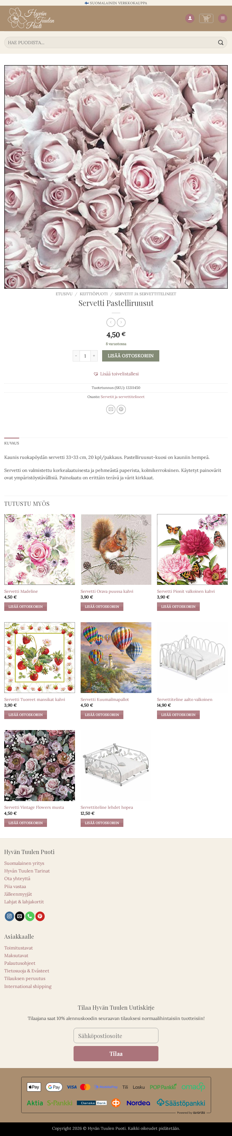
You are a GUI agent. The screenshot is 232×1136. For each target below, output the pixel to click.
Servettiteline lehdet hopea (107, 807)
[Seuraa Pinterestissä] (40, 916)
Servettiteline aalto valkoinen (184, 699)
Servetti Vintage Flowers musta (34, 807)
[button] (206, 18)
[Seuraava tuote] (110, 322)
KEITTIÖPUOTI (94, 293)
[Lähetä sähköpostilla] (110, 409)
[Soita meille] (30, 916)
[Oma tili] (189, 18)
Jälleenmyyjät (18, 894)
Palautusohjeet (19, 963)
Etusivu (64, 293)
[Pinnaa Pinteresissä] (121, 409)
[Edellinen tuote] (121, 322)
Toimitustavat (18, 948)
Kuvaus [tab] (11, 443)
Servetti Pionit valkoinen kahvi (186, 591)
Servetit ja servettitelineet (145, 293)
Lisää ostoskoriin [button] (25, 606)
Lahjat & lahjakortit (24, 901)
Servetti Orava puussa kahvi (107, 591)
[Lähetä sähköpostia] (19, 916)
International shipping (27, 986)
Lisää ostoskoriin (131, 355)
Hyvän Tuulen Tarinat (27, 871)
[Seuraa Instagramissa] (9, 916)
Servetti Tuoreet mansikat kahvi (34, 699)
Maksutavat (16, 955)
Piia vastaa (15, 886)
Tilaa (116, 1053)
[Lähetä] (221, 42)
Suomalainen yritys (24, 863)
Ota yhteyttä (17, 878)
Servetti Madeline (21, 591)
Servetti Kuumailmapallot (105, 699)
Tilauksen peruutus (24, 978)
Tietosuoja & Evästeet (26, 971)
